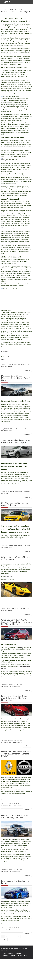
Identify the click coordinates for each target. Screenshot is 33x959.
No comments (22, 364)
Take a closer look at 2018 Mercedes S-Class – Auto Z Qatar (16, 10)
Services (19, 955)
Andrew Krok (7, 357)
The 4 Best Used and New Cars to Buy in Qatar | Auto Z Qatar (16, 441)
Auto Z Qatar (5, 351)
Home (4, 953)
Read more (27, 370)
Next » (4, 939)
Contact (26, 955)
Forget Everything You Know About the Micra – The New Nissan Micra (14, 698)
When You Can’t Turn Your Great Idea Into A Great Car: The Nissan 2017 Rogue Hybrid (16, 622)
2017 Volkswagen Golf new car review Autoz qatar (15, 504)
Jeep (26, 849)
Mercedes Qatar (6, 161)
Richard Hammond (14, 721)
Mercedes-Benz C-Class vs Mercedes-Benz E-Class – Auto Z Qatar (15, 378)
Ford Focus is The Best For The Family (15, 882)
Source (3, 359)
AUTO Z (14, 364)
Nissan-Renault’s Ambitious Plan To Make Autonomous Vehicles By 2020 (16, 754)
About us (10, 953)
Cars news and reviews (15, 686)
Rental (13, 955)
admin (12, 491)
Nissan (7, 671)
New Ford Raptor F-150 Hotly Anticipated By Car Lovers (14, 816)
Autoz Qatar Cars (16, 948)
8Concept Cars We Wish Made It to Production (15, 558)
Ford (13, 839)
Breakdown (6, 955)
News (10, 430)
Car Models (18, 953)
